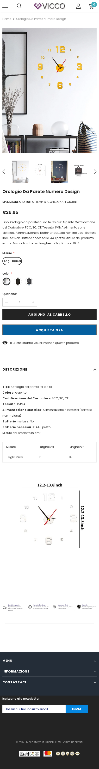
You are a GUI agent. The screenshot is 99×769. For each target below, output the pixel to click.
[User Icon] (78, 6)
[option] (49, 90)
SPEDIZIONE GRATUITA (18, 202)
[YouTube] (71, 725)
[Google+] (23, 725)
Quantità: (9, 294)
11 (11, 343)
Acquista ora (49, 330)
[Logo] (49, 6)
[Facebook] (4, 725)
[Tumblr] (52, 725)
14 (70, 457)
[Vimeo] (81, 725)
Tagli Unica (12, 261)
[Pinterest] (42, 725)
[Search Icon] (19, 6)
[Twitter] (14, 725)
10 (40, 457)
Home (6, 19)
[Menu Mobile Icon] (5, 6)
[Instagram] (33, 725)
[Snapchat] (62, 725)
